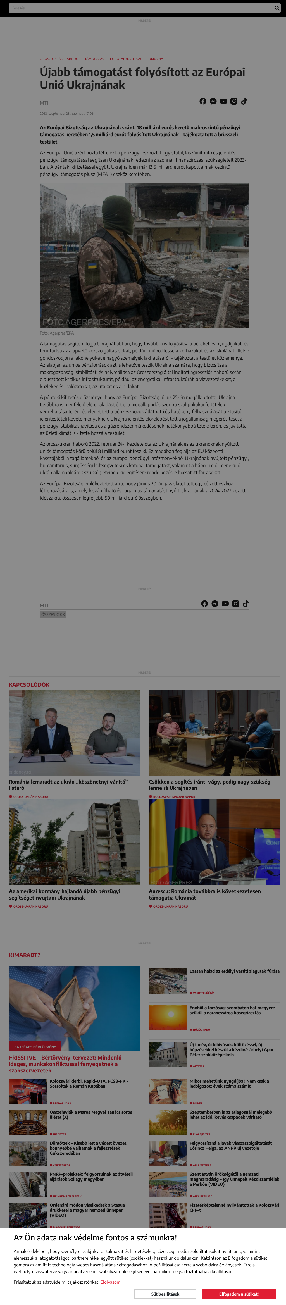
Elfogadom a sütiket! (239, 1294)
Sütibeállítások (165, 1294)
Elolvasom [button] (111, 1282)
